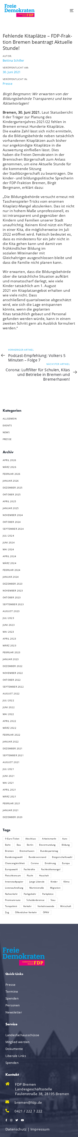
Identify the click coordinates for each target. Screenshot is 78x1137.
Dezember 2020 (13, 817)
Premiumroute (12, 900)
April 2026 (9, 460)
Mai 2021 (8, 782)
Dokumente (14, 1049)
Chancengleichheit (15, 863)
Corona (35, 863)
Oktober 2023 (12, 597)
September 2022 (13, 686)
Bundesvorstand (37, 857)
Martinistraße (36, 887)
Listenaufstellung (14, 887)
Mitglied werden (17, 1042)
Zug (7, 912)
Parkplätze (48, 893)
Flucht (30, 875)
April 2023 (9, 638)
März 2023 (9, 645)
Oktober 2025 (12, 494)
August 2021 (11, 762)
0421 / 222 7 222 (28, 1111)
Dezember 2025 (13, 487)
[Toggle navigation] (61, 10)
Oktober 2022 (12, 679)
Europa (66, 863)
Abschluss (30, 838)
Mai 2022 (8, 714)
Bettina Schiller (13, 61)
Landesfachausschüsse (22, 1035)
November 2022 (13, 673)
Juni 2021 (9, 776)
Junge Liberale (37, 881)
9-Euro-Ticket (12, 838)
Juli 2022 (8, 700)
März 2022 (9, 727)
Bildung (66, 844)
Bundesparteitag (49, 850)
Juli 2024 (8, 535)
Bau (19, 844)
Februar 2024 (11, 570)
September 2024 (13, 528)
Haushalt (44, 875)
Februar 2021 (11, 803)
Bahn (8, 844)
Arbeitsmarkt (49, 838)
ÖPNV (46, 912)
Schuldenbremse (35, 900)
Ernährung (50, 863)
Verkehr (27, 906)
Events (7, 425)
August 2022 (11, 693)
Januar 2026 (11, 480)
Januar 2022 (11, 741)
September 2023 (13, 604)
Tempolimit (11, 906)
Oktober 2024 (12, 522)
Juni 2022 (9, 707)
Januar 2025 (11, 508)
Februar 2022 (11, 734)
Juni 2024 (9, 542)
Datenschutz (16, 1129)
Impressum (40, 1129)
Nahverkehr (11, 893)
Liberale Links (15, 1056)
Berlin (30, 844)
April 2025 (9, 501)
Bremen (9, 850)
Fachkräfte (29, 869)
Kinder (54, 881)
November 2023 (13, 590)
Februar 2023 (11, 652)
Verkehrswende (46, 906)
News (6, 432)
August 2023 (11, 611)
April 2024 (9, 556)
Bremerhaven (27, 850)
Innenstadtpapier (14, 881)
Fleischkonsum (13, 875)
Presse (7, 84)
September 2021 (13, 755)
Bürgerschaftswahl (62, 857)
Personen (12, 1005)
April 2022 (9, 721)
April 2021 (9, 789)
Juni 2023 (9, 624)
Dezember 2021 (13, 748)
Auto (64, 838)
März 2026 (9, 467)
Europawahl (11, 869)
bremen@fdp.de (28, 1102)
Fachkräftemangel (50, 869)
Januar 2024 (11, 576)
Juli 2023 (8, 618)
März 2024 (9, 563)
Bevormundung (47, 844)
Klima (66, 881)
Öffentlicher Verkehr (26, 912)
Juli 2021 (8, 769)
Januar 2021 (11, 810)
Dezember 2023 (13, 583)
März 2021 (9, 796)
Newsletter (13, 1012)
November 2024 (13, 515)
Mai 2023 (8, 631)
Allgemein (10, 418)
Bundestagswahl (14, 857)
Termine (11, 991)
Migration (55, 887)
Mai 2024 (8, 549)
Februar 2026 (11, 473)
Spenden (12, 998)
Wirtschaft (65, 906)
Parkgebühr (30, 893)
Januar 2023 (11, 659)
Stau (53, 900)
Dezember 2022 (13, 666)
